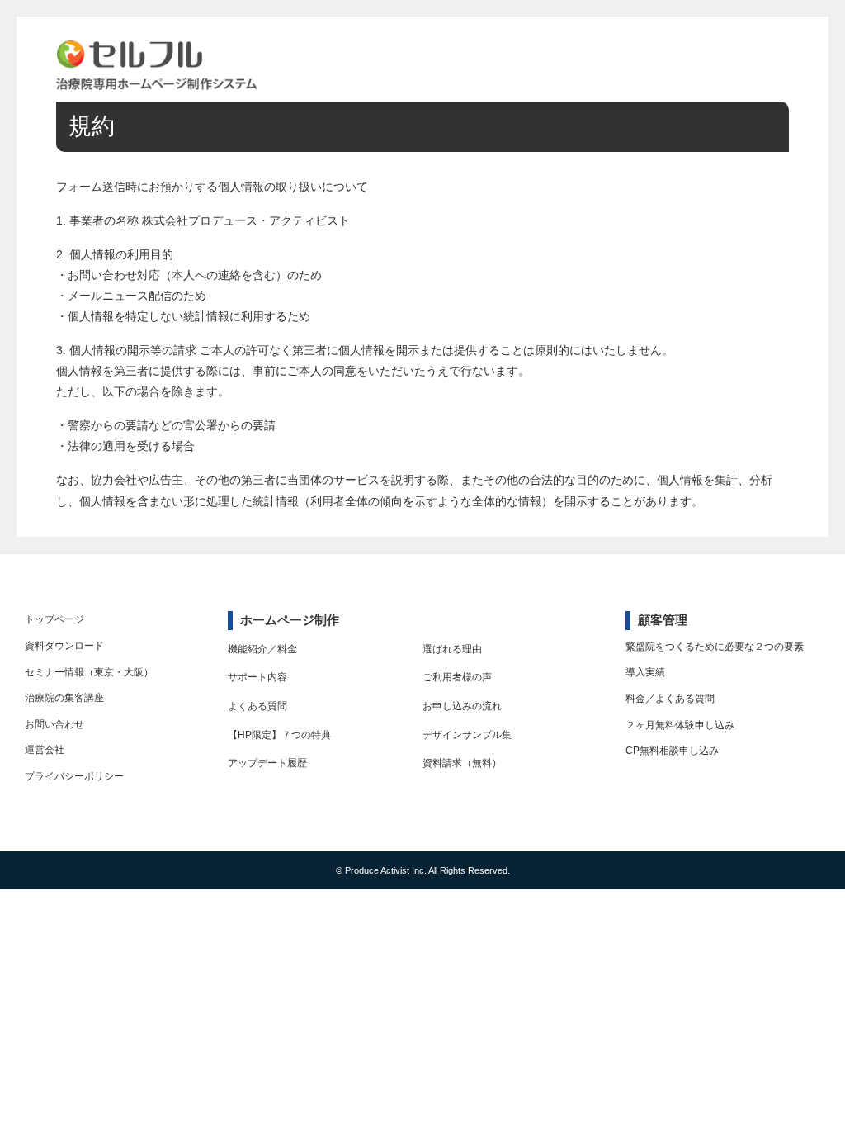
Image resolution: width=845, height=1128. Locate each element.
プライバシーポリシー (74, 776)
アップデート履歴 (267, 763)
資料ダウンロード (64, 646)
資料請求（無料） (462, 763)
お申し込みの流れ (462, 706)
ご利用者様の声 (457, 677)
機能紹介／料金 (262, 649)
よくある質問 (257, 706)
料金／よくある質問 (670, 698)
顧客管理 (662, 620)
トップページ (54, 619)
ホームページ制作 (289, 620)
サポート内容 (257, 677)
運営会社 (44, 750)
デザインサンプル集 (467, 735)
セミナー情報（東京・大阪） (89, 672)
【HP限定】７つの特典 (279, 735)
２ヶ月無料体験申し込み (679, 725)
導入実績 (645, 672)
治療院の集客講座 (64, 698)
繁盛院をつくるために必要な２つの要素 (714, 646)
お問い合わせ (54, 724)
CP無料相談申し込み (672, 750)
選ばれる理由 (452, 649)
